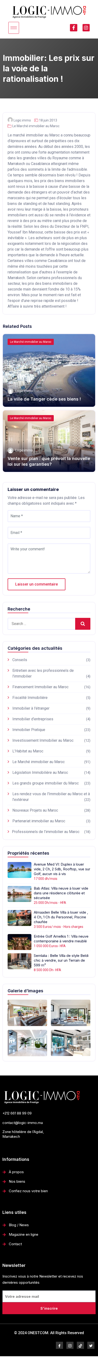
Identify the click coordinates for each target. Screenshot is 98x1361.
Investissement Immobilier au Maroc (43, 740)
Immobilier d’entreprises (32, 719)
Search (83, 623)
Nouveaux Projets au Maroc (35, 810)
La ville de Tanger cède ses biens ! (44, 399)
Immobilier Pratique (28, 729)
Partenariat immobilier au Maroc (38, 821)
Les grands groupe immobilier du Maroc (45, 783)
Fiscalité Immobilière (30, 697)
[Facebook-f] (73, 27)
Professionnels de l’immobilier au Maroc (45, 831)
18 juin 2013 (48, 120)
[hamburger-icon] (13, 28)
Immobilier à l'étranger (30, 708)
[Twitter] (90, 1345)
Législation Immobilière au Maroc (40, 772)
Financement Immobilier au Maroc (40, 687)
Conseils (19, 660)
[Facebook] (59, 1345)
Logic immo (22, 120)
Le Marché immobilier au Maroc (35, 126)
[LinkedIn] (80, 1345)
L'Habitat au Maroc (27, 751)
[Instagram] (86, 27)
